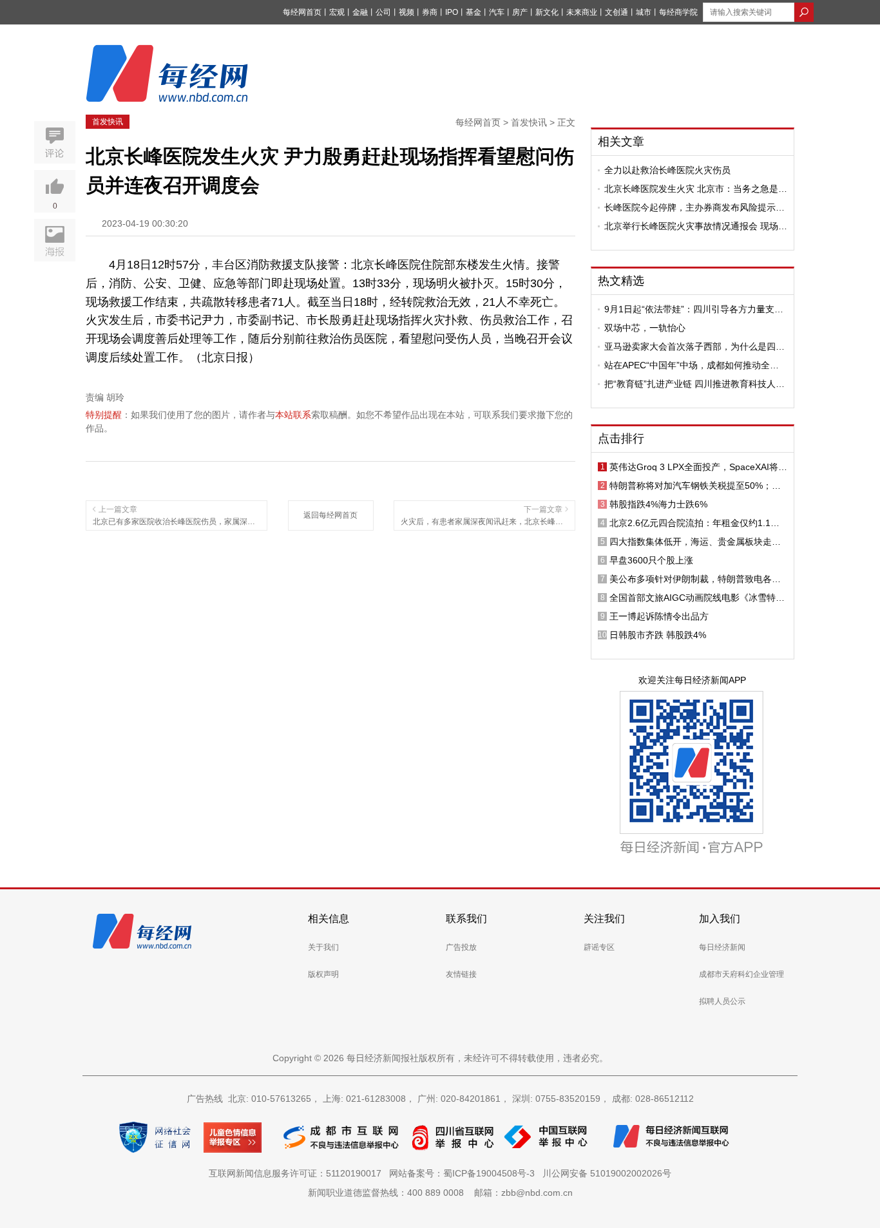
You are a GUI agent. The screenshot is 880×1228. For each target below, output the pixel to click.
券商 (429, 12)
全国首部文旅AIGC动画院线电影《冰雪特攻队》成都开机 (697, 597)
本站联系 (293, 415)
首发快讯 (107, 121)
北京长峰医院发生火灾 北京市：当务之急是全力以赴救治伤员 (695, 188)
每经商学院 (678, 12)
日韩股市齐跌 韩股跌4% (657, 634)
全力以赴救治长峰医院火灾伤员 (667, 170)
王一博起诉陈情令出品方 (659, 616)
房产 (520, 12)
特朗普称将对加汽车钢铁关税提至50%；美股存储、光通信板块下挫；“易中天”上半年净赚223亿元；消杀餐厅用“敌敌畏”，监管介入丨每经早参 (698, 485)
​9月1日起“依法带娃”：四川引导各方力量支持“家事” (693, 309)
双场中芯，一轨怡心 (644, 327)
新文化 (547, 12)
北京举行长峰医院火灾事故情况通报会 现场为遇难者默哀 (695, 226)
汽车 (496, 12)
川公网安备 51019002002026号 (606, 1173)
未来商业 (581, 12)
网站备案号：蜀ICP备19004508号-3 (464, 1173)
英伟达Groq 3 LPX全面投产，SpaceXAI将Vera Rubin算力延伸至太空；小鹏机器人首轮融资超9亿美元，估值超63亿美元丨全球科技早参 (698, 466)
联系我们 (466, 918)
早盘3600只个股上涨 (651, 560)
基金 (473, 12)
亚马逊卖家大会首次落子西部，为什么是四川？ (690, 346)
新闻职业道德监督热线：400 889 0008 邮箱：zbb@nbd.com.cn (440, 1192)
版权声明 (323, 974)
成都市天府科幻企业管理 (741, 974)
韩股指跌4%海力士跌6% (658, 504)
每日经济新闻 (722, 947)
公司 (383, 12)
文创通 (616, 12)
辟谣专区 (599, 947)
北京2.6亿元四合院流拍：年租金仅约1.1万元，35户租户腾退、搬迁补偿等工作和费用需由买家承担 (695, 522)
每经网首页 (302, 12)
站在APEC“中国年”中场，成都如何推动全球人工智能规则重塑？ (691, 365)
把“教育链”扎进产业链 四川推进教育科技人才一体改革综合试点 (694, 383)
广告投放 (461, 947)
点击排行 (621, 438)
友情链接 (461, 974)
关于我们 (323, 947)
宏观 (337, 12)
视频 (406, 12)
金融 (360, 12)
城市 (643, 12)
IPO (451, 12)
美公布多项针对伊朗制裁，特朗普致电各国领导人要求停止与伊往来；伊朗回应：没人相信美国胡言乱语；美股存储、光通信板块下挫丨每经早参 (695, 578)
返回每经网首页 (330, 515)
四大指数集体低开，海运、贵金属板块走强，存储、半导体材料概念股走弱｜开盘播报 (695, 541)
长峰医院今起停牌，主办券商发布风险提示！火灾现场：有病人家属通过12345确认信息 (694, 207)
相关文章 (621, 141)
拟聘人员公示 (722, 1001)
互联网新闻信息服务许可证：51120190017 (298, 1173)
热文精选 (621, 281)
